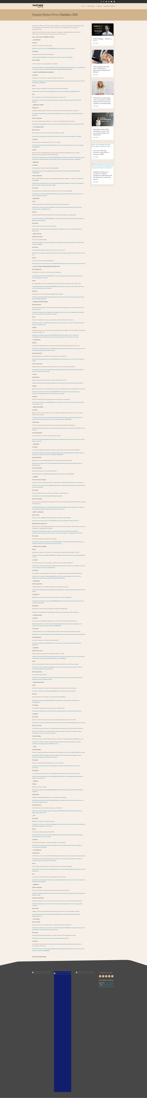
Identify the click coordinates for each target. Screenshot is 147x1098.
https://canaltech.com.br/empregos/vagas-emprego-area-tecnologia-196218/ (53, 474)
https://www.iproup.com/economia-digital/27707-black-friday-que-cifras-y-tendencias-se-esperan (59, 263)
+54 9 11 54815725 (109, 983)
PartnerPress (37, 18)
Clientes (99, 6)
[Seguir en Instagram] (100, 976)
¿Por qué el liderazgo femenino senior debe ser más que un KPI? (101, 152)
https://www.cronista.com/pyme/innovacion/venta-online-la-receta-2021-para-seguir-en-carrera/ (58, 722)
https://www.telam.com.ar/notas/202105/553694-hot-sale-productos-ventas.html (54, 691)
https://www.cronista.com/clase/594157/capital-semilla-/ (47, 496)
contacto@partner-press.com (106, 986)
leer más (95, 43)
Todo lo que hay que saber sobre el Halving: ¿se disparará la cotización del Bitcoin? (101, 69)
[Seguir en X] (103, 976)
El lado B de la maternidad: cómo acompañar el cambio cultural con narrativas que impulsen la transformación (102, 100)
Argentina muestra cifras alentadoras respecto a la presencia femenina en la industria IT (101, 132)
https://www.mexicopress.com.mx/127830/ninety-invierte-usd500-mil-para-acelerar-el (55, 520)
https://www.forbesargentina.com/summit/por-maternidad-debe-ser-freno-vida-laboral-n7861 (58, 124)
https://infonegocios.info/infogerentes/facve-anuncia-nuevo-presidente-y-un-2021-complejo (57, 383)
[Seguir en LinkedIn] (109, 976)
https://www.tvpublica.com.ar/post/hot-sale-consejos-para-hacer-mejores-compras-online (56, 711)
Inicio (83, 6)
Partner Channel (109, 6)
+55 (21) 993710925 (108, 985)
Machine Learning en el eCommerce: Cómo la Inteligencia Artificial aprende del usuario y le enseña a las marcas (102, 175)
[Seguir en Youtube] (112, 976)
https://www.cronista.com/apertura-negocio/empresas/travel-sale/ (50, 938)
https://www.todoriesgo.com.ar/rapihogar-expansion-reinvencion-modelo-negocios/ (55, 612)
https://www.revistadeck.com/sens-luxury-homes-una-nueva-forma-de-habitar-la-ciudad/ (56, 136)
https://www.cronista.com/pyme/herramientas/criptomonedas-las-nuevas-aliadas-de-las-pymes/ (58, 634)
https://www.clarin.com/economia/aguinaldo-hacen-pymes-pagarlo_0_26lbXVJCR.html (56, 91)
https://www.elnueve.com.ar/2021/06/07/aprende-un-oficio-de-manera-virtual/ (53, 48)
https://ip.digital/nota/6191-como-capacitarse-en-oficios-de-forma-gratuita (52, 57)
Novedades (90, 6)
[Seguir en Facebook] (106, 976)
